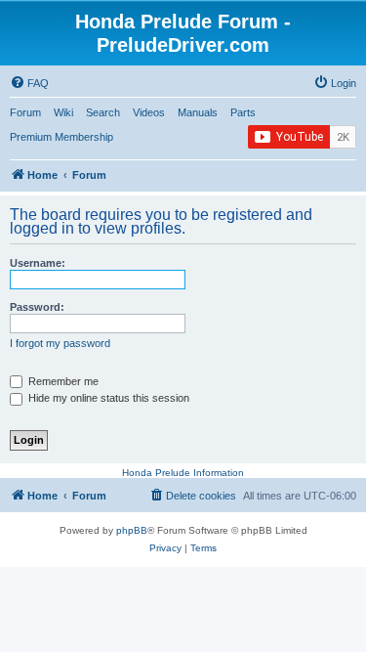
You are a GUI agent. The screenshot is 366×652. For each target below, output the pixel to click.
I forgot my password (60, 343)
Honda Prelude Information (183, 472)
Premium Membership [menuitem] (61, 137)
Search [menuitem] (103, 112)
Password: (37, 307)
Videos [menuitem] (149, 112)
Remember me (62, 381)
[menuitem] (29, 83)
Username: (37, 263)
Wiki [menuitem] (63, 112)
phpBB (131, 530)
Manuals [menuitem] (198, 112)
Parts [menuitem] (243, 112)
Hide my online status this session (107, 398)
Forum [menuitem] (25, 112)
